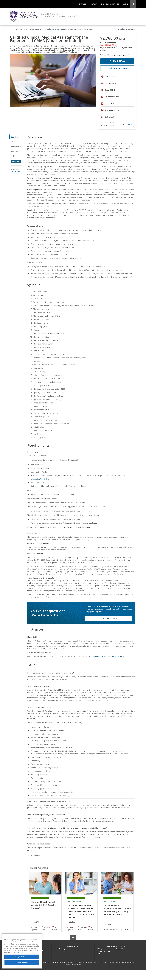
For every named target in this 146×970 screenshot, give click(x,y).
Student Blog (120, 949)
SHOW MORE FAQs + (35, 855)
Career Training (60, 949)
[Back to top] (73, 946)
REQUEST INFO (126, 124)
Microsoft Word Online (40, 479)
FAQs (13, 156)
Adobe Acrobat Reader (40, 482)
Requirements (16, 146)
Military (99, 949)
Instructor (15, 151)
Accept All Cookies (22, 957)
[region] (22, 951)
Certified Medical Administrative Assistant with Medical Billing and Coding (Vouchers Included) (117, 910)
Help (98, 954)
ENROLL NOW (117, 61)
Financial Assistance (103, 951)
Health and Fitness (35, 29)
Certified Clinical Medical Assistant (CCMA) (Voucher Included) (43, 905)
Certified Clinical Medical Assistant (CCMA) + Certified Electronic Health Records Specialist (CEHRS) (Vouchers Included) (80, 911)
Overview (14, 137)
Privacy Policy (76, 965)
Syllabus (14, 142)
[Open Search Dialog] (133, 4)
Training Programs (21, 29)
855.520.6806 (15, 172)
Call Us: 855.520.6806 (126, 29)
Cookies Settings (21, 962)
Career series (110, 76)
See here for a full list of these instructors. (109, 656)
